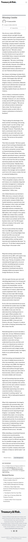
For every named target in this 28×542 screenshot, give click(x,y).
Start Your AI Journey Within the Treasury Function (12, 496)
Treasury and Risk (12, 21)
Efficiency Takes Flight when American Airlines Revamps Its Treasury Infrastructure (14, 488)
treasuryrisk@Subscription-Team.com (14, 528)
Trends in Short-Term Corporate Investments (12, 500)
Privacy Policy (9, 538)
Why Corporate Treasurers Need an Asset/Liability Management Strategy (13, 483)
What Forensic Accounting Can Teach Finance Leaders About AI (13, 479)
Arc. (10, 537)
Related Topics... (8, 457)
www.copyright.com (11, 467)
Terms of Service (22, 537)
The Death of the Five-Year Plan (12, 493)
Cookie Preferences (17, 538)
